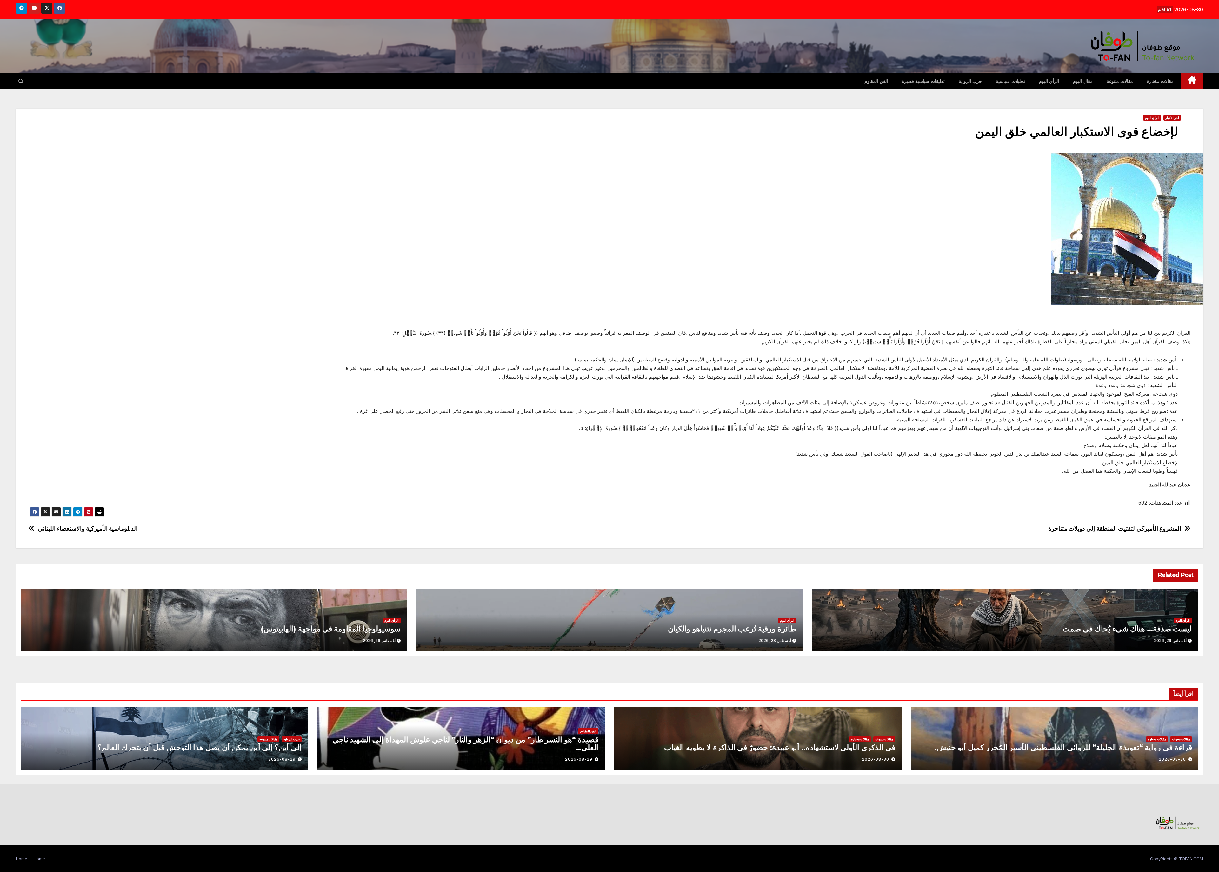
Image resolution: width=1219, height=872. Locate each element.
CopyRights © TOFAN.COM (1176, 858)
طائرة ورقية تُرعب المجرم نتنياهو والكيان (732, 628)
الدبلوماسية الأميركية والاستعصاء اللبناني (88, 528)
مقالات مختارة (1160, 81)
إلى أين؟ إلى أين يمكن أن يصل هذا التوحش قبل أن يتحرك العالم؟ (199, 747)
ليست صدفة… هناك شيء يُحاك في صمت (1127, 628)
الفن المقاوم (876, 81)
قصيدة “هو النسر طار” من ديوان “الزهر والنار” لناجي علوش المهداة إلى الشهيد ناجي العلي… (465, 743)
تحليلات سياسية (1010, 81)
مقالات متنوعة (1120, 81)
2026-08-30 (1172, 759)
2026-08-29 (578, 759)
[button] (20, 81)
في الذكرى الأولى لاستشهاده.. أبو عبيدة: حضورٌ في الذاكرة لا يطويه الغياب (779, 747)
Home (39, 858)
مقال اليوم (1083, 81)
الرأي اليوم (1049, 81)
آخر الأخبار (1172, 118)
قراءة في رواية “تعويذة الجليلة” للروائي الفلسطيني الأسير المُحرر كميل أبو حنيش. (1063, 747)
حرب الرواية (970, 81)
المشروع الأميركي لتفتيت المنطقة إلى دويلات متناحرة (1115, 528)
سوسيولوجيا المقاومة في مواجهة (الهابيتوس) (331, 628)
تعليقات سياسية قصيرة (923, 81)
